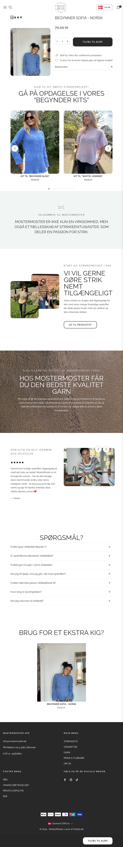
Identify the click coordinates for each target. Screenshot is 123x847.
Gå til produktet (80, 325)
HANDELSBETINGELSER (16, 785)
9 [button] (70, 188)
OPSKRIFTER (70, 747)
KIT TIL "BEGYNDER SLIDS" (35, 176)
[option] (30, 52)
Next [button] (108, 148)
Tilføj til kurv (98, 841)
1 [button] (48, 188)
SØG (5, 779)
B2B (5, 796)
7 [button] (65, 188)
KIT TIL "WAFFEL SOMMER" (88, 176)
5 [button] (59, 188)
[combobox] (104, 7)
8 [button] (67, 188)
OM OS (67, 763)
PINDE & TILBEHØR (74, 758)
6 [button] (62, 188)
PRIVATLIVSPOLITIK (13, 790)
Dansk (107, 7)
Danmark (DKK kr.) (61, 823)
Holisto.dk (78, 829)
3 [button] (54, 188)
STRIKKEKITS (71, 741)
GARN (67, 752)
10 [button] (73, 188)
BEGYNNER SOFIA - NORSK (61, 704)
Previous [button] (15, 148)
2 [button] (51, 188)
